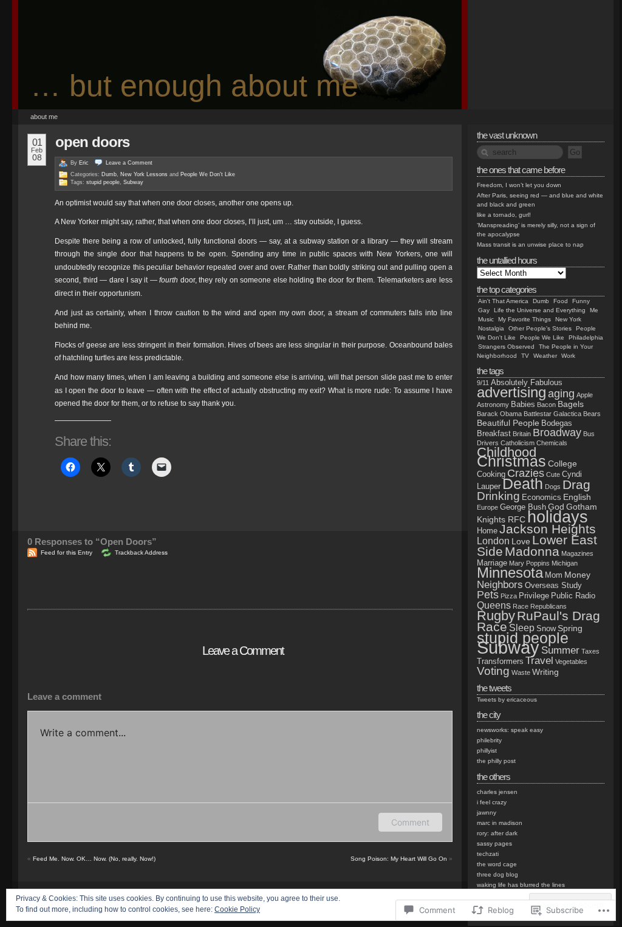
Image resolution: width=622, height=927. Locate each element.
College (562, 463)
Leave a (129, 163)
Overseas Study (553, 585)
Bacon (546, 404)
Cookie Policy (237, 909)
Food (560, 301)
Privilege (534, 595)
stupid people (103, 182)
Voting (493, 671)
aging (561, 394)
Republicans (548, 606)
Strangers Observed (506, 346)
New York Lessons (144, 174)
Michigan (565, 563)
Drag (576, 484)
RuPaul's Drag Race (538, 621)
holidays (557, 516)
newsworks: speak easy (510, 730)
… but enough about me (194, 86)
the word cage (497, 864)
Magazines (577, 553)
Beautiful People (508, 423)
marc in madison (499, 822)
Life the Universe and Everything (540, 310)
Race (520, 606)
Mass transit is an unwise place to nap (530, 244)
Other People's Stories (540, 328)
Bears (592, 413)
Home (487, 530)
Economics (541, 497)
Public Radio (573, 595)
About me (44, 116)
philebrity (489, 740)
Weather (545, 355)
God (556, 506)
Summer (560, 650)
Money (577, 575)
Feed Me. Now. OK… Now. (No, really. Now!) (94, 858)
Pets (488, 595)
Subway (133, 182)
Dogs (553, 486)
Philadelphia (586, 337)
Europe (487, 507)
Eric (84, 163)
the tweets (494, 688)
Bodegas (556, 423)
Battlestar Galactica (552, 413)
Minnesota (510, 572)
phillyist (487, 750)
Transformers (500, 661)
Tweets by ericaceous (507, 699)
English (577, 497)
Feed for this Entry (66, 552)
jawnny (486, 812)
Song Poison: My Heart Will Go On (398, 858)
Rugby (496, 615)
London (493, 541)
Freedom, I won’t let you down (519, 185)
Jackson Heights (547, 529)
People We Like (542, 337)
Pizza (509, 596)
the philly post (496, 761)
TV (525, 355)
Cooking (491, 474)
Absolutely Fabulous (526, 382)
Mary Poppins (529, 563)
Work (568, 355)
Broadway (557, 432)
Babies (523, 404)
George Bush (523, 506)
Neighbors (500, 584)
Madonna (532, 551)
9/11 (483, 382)
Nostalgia (491, 328)
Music (486, 319)
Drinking (498, 496)
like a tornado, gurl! (504, 214)
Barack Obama (499, 413)
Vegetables (571, 661)
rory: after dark (497, 833)
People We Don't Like (207, 174)
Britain (522, 433)
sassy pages (494, 843)
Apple (584, 395)
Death (522, 484)
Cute (553, 474)
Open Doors (92, 142)
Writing (545, 672)
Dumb (109, 174)
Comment (410, 822)
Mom (553, 575)
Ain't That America (503, 301)
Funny (581, 301)
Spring (570, 628)
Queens (494, 605)
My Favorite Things (524, 319)
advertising (511, 392)
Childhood (506, 452)
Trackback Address (141, 552)
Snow (546, 628)
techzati (488, 853)
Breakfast (494, 433)
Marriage (492, 562)
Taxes (590, 651)
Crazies (525, 473)
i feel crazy (492, 802)
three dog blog (497, 874)
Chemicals (551, 442)
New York (568, 319)
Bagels (571, 404)
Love (520, 541)
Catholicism (518, 442)
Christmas (511, 461)
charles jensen (497, 791)
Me (594, 310)
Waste (520, 672)
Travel (539, 660)
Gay (484, 310)
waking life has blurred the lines (521, 884)
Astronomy (493, 404)
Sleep (522, 628)
